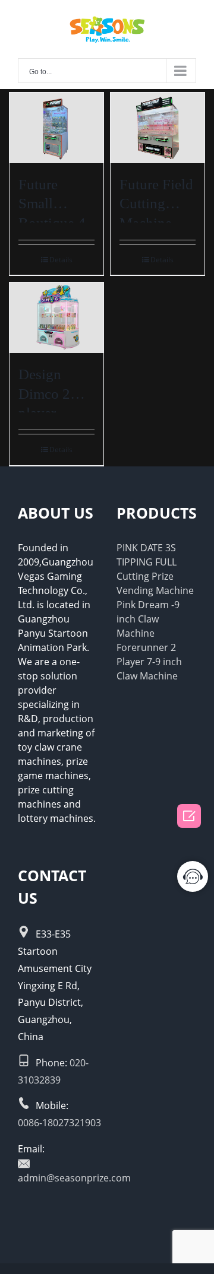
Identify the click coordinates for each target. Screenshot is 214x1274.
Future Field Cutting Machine (156, 203)
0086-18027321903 (59, 1122)
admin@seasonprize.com (74, 1177)
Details (61, 260)
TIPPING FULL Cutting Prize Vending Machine (155, 576)
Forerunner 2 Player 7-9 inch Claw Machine (149, 661)
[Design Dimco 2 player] (56, 317)
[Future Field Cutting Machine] (157, 128)
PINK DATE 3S (146, 547)
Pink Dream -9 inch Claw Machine (148, 619)
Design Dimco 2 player (44, 393)
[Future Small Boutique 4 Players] (56, 128)
